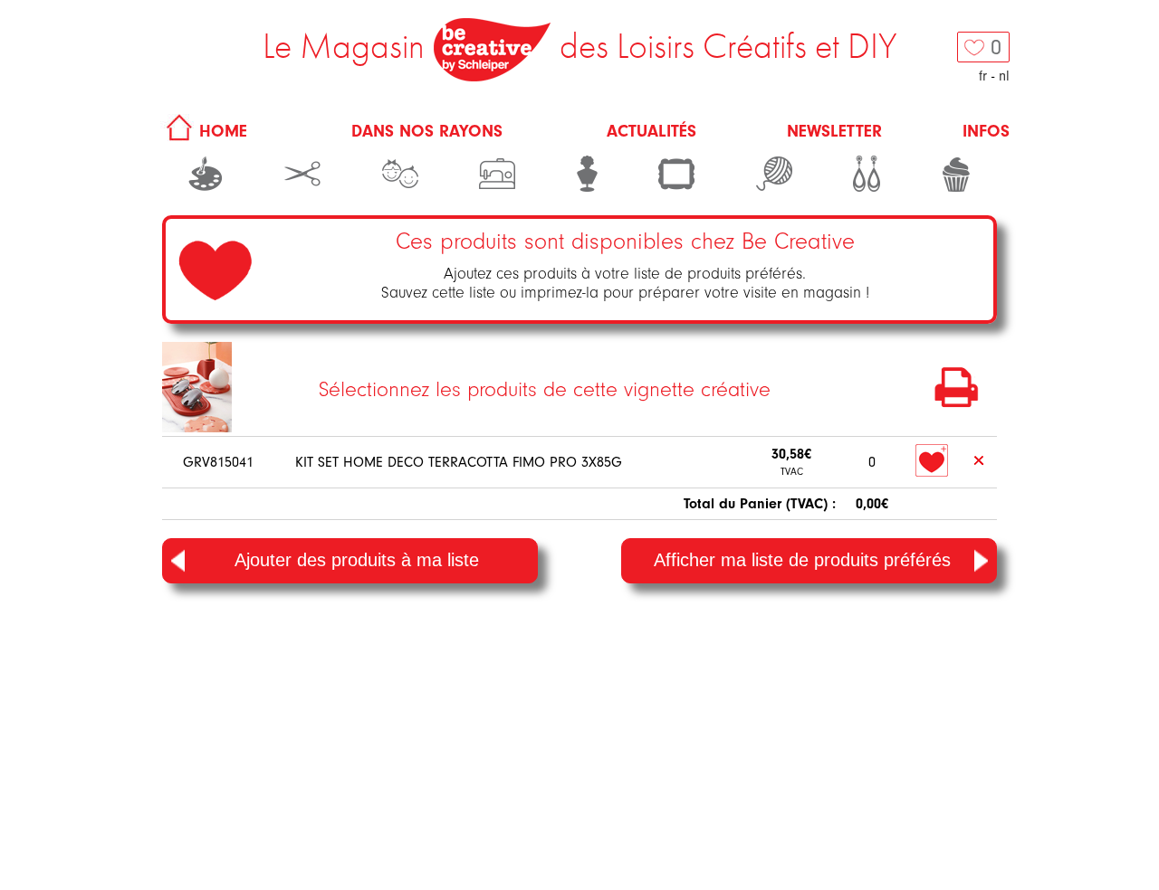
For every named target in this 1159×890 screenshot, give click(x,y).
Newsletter (834, 131)
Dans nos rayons (427, 131)
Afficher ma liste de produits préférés (802, 560)
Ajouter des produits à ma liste (357, 560)
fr (983, 76)
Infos (986, 131)
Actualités (651, 131)
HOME (220, 131)
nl (1004, 76)
